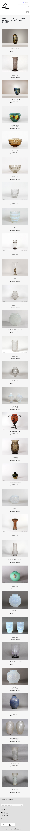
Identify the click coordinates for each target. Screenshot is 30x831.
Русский (25, 2)
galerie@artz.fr (4, 812)
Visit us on (5, 824)
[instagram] (2, 822)
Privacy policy (22, 829)
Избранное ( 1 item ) (24, 8)
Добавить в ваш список (15, 51)
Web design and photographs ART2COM (12, 829)
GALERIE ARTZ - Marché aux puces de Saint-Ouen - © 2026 (15, 828)
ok (21, 805)
